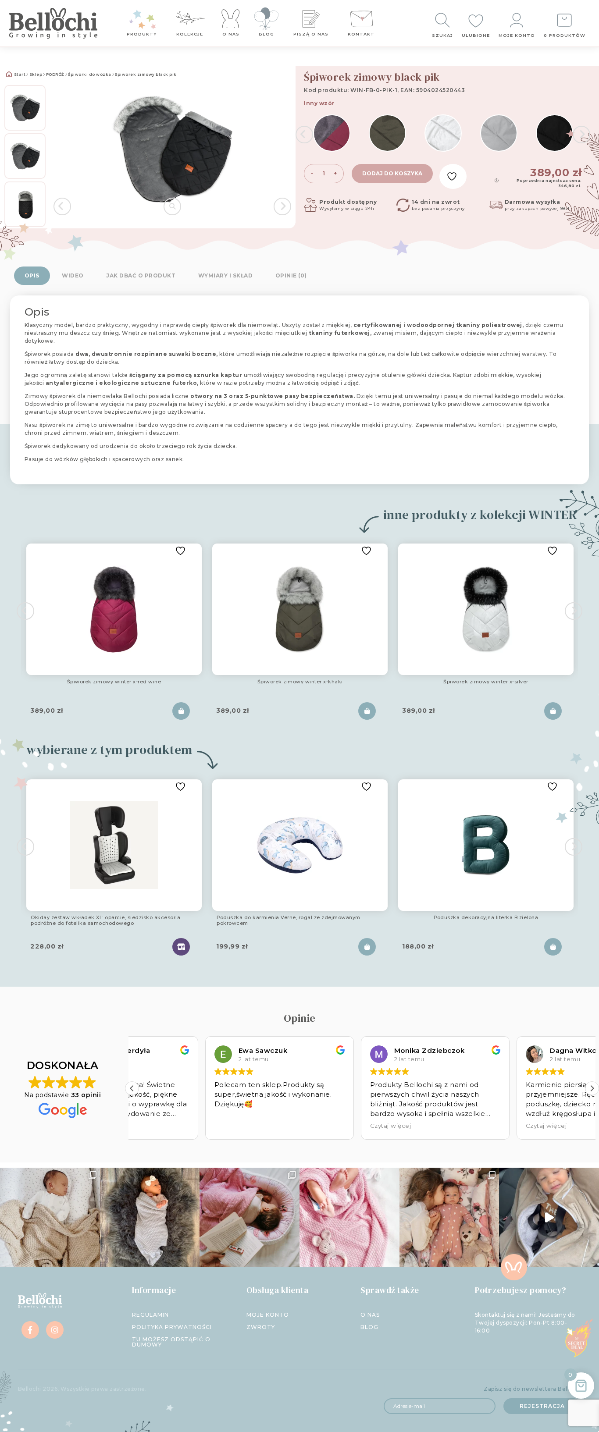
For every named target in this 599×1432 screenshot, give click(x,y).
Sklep (36, 74)
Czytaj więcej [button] (317, 1125)
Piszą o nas (310, 34)
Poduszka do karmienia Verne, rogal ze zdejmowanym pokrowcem (288, 920)
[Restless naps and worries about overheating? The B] (349, 1218)
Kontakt (361, 34)
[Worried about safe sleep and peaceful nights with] (449, 1218)
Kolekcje (189, 34)
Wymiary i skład (225, 275)
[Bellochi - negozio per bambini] (54, 23)
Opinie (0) (291, 275)
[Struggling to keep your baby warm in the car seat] (549, 1218)
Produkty (142, 34)
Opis (32, 275)
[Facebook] (30, 1330)
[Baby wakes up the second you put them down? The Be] (250, 1218)
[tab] (32, 276)
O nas (230, 34)
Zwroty (260, 1327)
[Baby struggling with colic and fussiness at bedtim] (150, 1218)
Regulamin (150, 1315)
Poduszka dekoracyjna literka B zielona (486, 917)
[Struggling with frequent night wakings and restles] (50, 1218)
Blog (266, 34)
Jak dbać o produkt (140, 275)
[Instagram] (55, 1330)
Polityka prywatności (172, 1327)
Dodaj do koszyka (392, 173)
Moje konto (517, 35)
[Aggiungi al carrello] (181, 711)
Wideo (73, 275)
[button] (592, 1088)
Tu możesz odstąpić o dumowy (171, 1342)
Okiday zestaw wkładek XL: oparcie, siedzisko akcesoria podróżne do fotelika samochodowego (105, 920)
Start (19, 74)
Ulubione (476, 35)
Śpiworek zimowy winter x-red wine (114, 682)
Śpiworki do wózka (89, 74)
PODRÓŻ (55, 74)
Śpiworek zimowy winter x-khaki (300, 682)
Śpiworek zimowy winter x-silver (485, 682)
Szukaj (442, 35)
